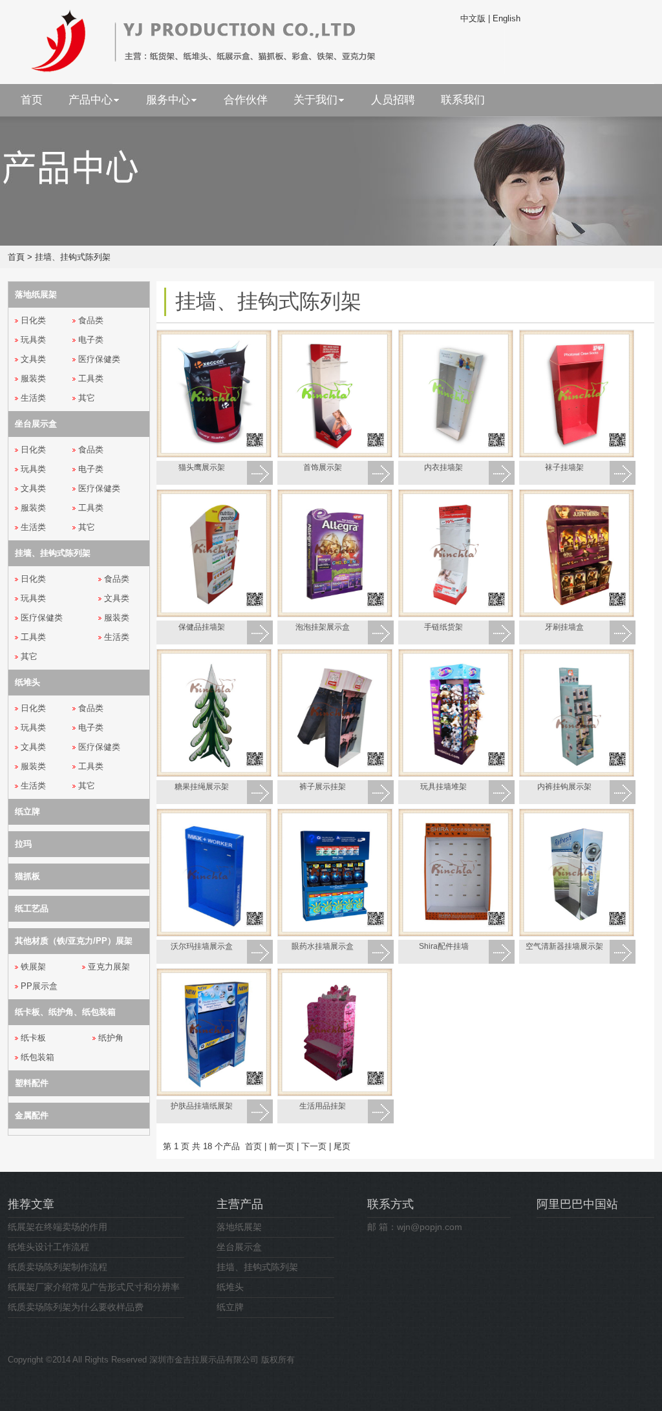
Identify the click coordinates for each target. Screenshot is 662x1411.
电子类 (90, 340)
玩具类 (33, 340)
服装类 (33, 378)
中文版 (473, 18)
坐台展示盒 (239, 1247)
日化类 (33, 320)
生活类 (33, 398)
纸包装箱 (37, 1057)
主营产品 (240, 1204)
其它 (86, 398)
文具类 (33, 359)
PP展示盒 (39, 986)
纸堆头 (230, 1287)
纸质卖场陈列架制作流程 (57, 1267)
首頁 (16, 257)
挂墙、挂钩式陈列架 (73, 257)
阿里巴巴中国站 (577, 1204)
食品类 (90, 320)
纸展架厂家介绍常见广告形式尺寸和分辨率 (94, 1287)
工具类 (90, 378)
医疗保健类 (99, 359)
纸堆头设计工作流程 (48, 1247)
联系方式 (390, 1204)
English (506, 18)
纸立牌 (230, 1307)
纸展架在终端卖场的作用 (57, 1227)
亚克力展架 (109, 966)
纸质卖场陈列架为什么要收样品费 (76, 1307)
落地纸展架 (239, 1227)
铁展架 (33, 966)
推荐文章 (31, 1204)
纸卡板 (33, 1038)
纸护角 (110, 1038)
